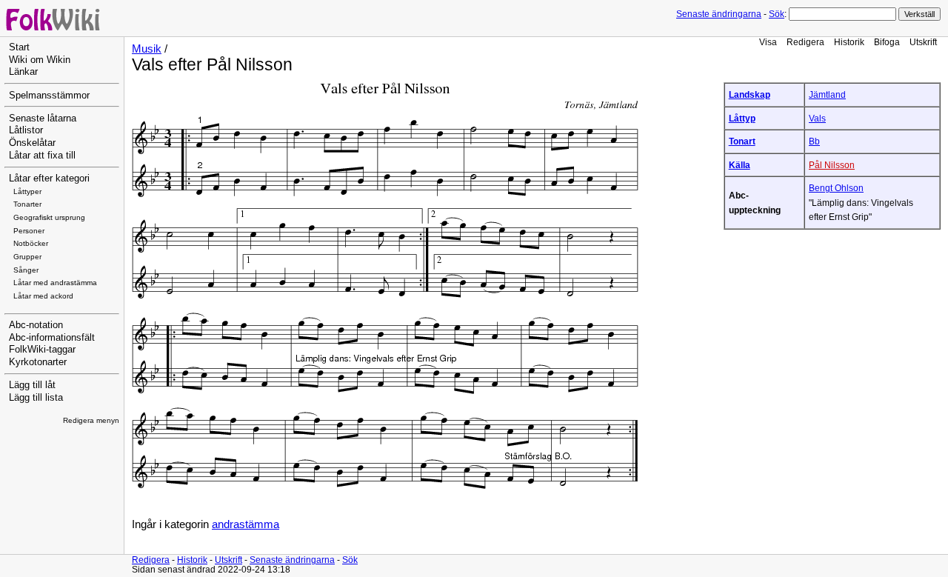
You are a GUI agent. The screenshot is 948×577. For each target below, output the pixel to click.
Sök (776, 14)
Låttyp (742, 118)
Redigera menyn (91, 420)
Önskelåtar (32, 143)
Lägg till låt (32, 385)
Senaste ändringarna (718, 14)
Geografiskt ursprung (49, 217)
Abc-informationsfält (52, 338)
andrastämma (245, 524)
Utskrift (923, 42)
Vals (817, 118)
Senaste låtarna (42, 118)
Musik (146, 49)
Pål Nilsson (832, 165)
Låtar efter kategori (49, 178)
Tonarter (27, 204)
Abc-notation (36, 325)
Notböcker (30, 243)
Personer (28, 231)
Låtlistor (26, 130)
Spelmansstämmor (49, 95)
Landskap (749, 94)
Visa (768, 42)
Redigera (805, 42)
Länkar (23, 72)
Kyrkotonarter (38, 362)
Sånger (26, 270)
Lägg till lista (36, 398)
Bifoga (887, 42)
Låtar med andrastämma (55, 283)
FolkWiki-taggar (42, 349)
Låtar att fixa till (42, 155)
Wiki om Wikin (39, 60)
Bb (814, 141)
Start (19, 47)
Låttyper (27, 191)
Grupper (27, 257)
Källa (739, 165)
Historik (849, 42)
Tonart (742, 141)
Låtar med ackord (43, 296)
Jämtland (827, 94)
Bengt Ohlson (836, 188)
